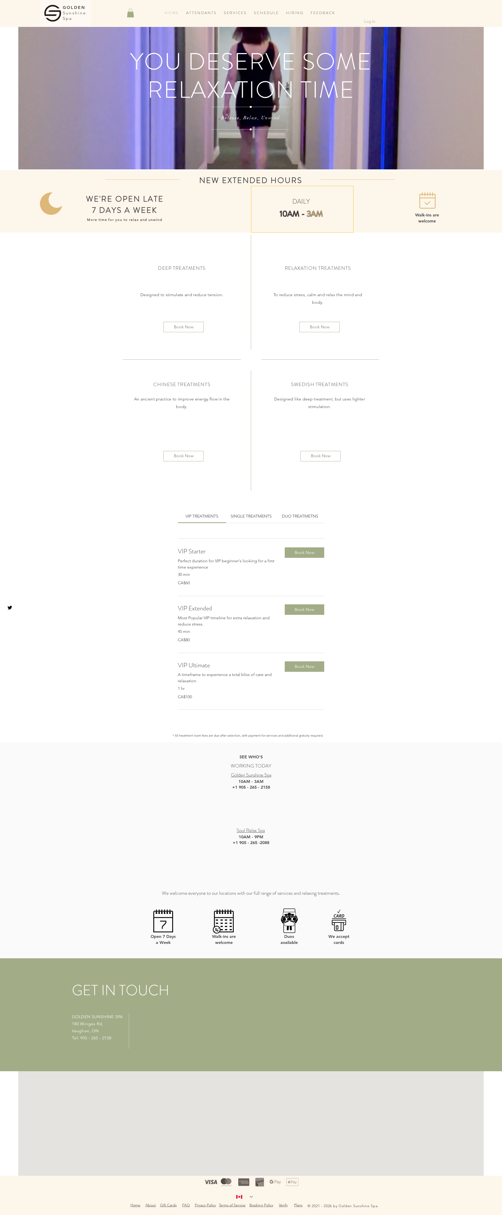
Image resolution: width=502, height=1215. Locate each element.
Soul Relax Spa (251, 830)
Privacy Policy (205, 1205)
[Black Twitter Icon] (10, 608)
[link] (202, 516)
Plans (298, 1205)
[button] (130, 13)
